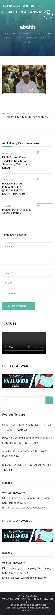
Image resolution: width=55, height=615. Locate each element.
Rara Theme (27, 607)
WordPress (27, 610)
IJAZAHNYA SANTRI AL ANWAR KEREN (16, 211)
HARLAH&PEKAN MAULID (31, 33)
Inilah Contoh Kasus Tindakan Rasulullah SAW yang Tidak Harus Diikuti (16, 163)
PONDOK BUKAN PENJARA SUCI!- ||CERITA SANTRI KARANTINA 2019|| (14, 189)
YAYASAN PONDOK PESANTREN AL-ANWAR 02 (27, 600)
